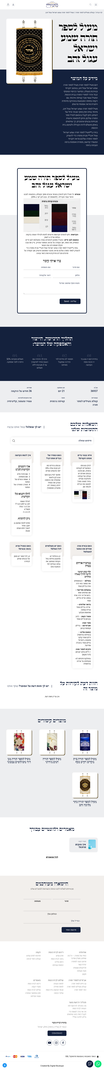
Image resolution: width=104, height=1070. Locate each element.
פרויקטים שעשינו (79, 967)
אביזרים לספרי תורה (77, 980)
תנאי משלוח (81, 971)
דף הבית (99, 12)
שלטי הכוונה (58, 993)
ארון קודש (59, 955)
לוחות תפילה (58, 986)
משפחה (37, 901)
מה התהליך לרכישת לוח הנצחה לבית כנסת (77, 1007)
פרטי (66, 901)
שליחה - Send (70, 301)
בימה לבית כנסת (57, 958)
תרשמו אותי (71, 929)
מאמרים (37, 980)
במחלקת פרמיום (84, 658)
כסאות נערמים (58, 965)
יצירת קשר (82, 964)
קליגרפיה (12, 401)
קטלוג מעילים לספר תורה (85, 12)
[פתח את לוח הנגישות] (5, 1065)
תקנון (84, 974)
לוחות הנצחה (58, 983)
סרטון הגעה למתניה (78, 961)
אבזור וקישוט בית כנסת (54, 989)
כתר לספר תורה (80, 989)
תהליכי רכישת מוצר (77, 1002)
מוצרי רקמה (36, 986)
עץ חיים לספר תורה (79, 983)
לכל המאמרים (52, 857)
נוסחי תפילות (36, 996)
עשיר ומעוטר (25, 401)
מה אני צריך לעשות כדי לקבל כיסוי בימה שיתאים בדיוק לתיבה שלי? (76, 1014)
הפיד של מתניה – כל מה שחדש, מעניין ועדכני (76, 957)
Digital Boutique (57, 1065)
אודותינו (82, 952)
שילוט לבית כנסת (55, 980)
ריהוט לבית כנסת (56, 952)
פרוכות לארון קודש (33, 955)
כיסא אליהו (59, 962)
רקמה (38, 952)
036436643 (57, 1033)
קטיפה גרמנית (57, 401)
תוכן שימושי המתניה (33, 993)
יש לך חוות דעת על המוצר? (28, 686)
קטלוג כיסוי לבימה (34, 958)
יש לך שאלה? (24, 427)
